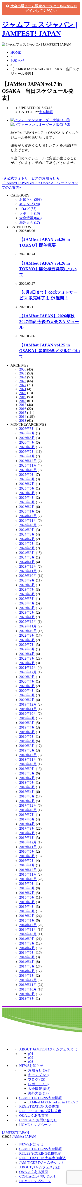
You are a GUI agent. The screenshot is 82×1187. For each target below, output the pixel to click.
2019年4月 (27, 741)
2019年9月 (27, 718)
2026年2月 (27, 451)
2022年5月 (27, 649)
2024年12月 (28, 516)
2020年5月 (27, 686)
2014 (22, 416)
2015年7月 (27, 893)
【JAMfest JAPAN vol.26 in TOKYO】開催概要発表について (48, 269)
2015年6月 (27, 897)
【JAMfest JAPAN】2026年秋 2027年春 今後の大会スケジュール (49, 322)
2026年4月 (27, 442)
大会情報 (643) (30, 218)
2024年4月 (27, 548)
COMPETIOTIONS (40, 1098)
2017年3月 (27, 828)
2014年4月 (27, 962)
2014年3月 (27, 966)
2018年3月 (27, 796)
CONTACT (38, 1120)
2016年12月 (28, 842)
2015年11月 (28, 874)
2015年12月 (28, 870)
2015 (22, 412)
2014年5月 (27, 957)
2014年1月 (27, 975)
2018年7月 (27, 778)
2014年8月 (27, 943)
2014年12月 (28, 925)
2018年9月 (27, 769)
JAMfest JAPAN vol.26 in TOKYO (53, 1102)
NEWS (31, 1066)
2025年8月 (27, 479)
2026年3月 (27, 447)
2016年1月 (27, 865)
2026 (22, 369)
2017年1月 (27, 837)
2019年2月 (27, 750)
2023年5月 (27, 599)
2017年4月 (27, 824)
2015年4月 (27, 906)
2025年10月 (28, 470)
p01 (30, 1053)
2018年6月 (27, 782)
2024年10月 (28, 525)
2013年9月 (27, 994)
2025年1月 (27, 511)
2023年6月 (27, 594)
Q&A (33, 1115)
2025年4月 (27, 497)
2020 (22, 393)
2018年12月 (28, 755)
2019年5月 (27, 736)
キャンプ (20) (29, 204)
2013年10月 (28, 989)
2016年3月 (27, 856)
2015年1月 (27, 920)
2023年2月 (27, 612)
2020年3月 (27, 695)
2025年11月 (28, 465)
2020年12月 (28, 672)
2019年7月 (27, 727)
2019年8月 (27, 723)
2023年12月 (28, 566)
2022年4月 (27, 654)
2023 (22, 381)
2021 (22, 389)
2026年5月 (27, 438)
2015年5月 (27, 902)
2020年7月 (27, 681)
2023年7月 (27, 589)
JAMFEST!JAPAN (15, 1132)
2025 (22, 373)
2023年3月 (27, 608)
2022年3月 (27, 658)
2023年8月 (27, 585)
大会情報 (46, 112)
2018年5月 (27, 787)
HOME (15, 52)
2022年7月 (27, 644)
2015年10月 (28, 879)
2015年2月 (27, 916)
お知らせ (17, 60)
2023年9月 (27, 580)
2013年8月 (27, 998)
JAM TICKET (41, 1162)
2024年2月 (27, 557)
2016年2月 (27, 860)
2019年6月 (27, 732)
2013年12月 (28, 980)
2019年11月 (28, 709)
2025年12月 (28, 461)
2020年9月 (27, 677)
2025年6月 (27, 488)
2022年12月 (28, 621)
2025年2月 (27, 507)
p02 (30, 1057)
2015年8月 (27, 888)
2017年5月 (27, 819)
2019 (22, 397)
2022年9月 (27, 635)
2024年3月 (27, 553)
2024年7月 (27, 539)
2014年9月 (27, 939)
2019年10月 (28, 713)
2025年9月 (27, 474)
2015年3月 (27, 911)
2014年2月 (27, 971)
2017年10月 (28, 810)
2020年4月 (27, 690)
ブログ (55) (27, 209)
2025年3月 (27, 502)
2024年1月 (27, 562)
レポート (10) (29, 213)
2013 (22, 420)
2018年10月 (28, 764)
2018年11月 (28, 759)
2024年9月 (27, 530)
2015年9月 (27, 883)
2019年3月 (27, 746)
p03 (30, 1061)
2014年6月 (27, 952)
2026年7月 (27, 433)
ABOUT (39, 1167)
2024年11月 (28, 520)
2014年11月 (28, 929)
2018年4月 (27, 792)
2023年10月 (28, 576)
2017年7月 (27, 815)
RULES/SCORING (40, 1111)
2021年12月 (28, 667)
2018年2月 (27, 801)
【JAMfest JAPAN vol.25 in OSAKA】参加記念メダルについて (49, 351)
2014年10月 (28, 934)
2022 (22, 385)
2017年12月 (28, 805)
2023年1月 (27, 617)
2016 (22, 409)
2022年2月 (27, 663)
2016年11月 (28, 847)
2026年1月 (27, 456)
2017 (22, 405)
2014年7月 (27, 948)
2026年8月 (27, 428)
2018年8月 (27, 773)
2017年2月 (27, 833)
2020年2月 (27, 700)
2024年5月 (27, 543)
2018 (22, 401)
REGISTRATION (39, 1106)
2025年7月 (27, 484)
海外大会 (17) (29, 222)
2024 (22, 377)
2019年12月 (28, 704)
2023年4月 (27, 603)
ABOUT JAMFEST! (48, 1049)
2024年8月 (27, 534)
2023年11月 (28, 571)
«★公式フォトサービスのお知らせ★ (30, 178)
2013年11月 (28, 985)
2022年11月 (28, 626)
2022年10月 (28, 631)
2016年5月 (27, 851)
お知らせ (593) (30, 199)
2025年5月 (27, 493)
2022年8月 (27, 640)
